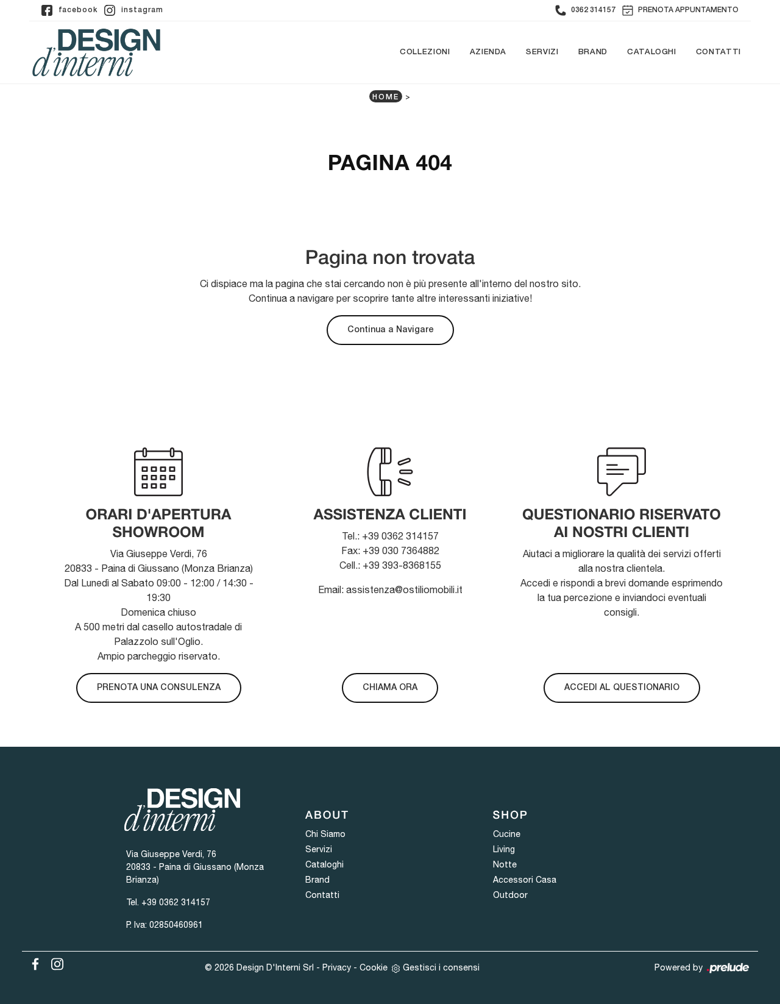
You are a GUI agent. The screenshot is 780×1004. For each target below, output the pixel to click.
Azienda (488, 52)
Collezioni (425, 52)
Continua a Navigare (390, 330)
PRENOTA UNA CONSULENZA (159, 688)
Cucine (506, 834)
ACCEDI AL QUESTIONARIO (621, 688)
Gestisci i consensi (441, 967)
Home (385, 97)
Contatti (718, 52)
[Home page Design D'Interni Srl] (96, 52)
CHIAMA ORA (390, 688)
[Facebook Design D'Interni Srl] (33, 962)
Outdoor (510, 895)
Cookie (374, 967)
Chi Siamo (325, 834)
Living (504, 849)
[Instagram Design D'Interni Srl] (53, 962)
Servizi (542, 52)
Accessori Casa (524, 880)
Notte (505, 864)
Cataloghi (651, 52)
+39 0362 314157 (175, 902)
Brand (593, 52)
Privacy (336, 967)
